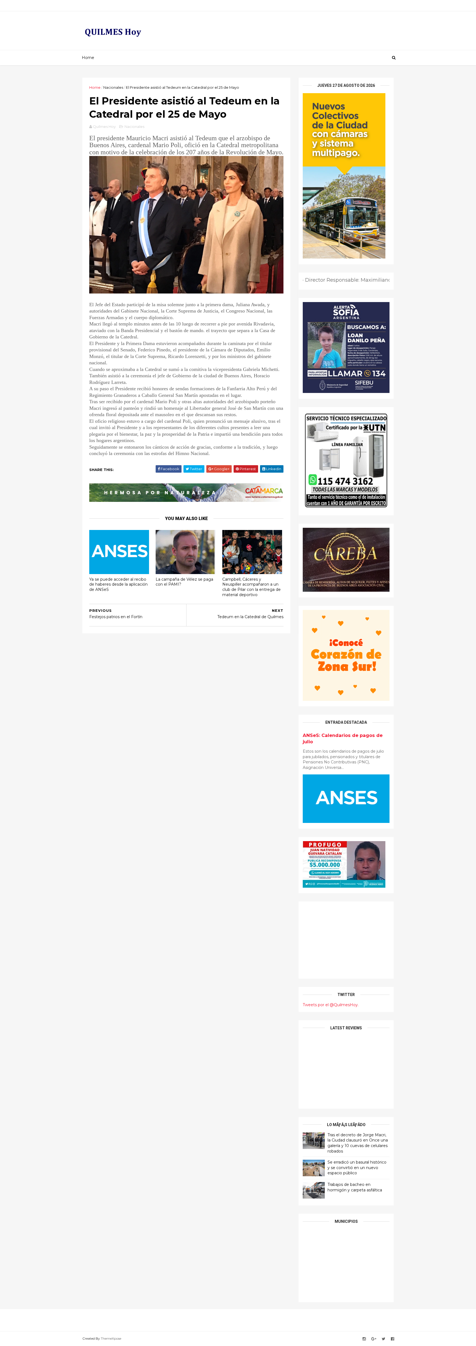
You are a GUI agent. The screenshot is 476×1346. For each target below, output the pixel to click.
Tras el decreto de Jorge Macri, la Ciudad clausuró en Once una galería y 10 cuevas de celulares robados (358, 1143)
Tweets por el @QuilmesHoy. (331, 1004)
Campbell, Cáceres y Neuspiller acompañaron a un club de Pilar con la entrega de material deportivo (251, 587)
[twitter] (383, 1339)
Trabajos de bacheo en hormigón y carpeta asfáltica (355, 1187)
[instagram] (364, 1339)
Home (88, 57)
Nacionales (113, 87)
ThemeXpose (111, 1338)
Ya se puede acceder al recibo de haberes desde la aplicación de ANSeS (118, 584)
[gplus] (373, 1339)
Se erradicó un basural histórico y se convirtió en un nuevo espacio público (357, 1167)
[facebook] (392, 1339)
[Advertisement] (346, 940)
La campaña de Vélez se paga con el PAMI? (184, 582)
